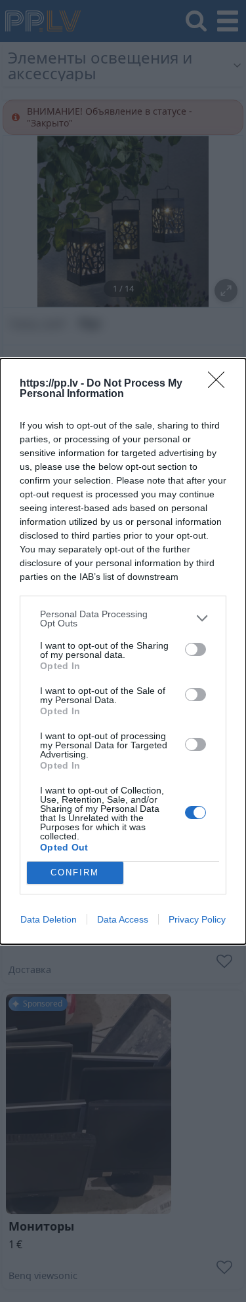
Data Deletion (48, 919)
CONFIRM (75, 872)
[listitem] (123, 618)
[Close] (220, 384)
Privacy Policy (197, 919)
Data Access (122, 919)
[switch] (195, 649)
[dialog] (123, 651)
